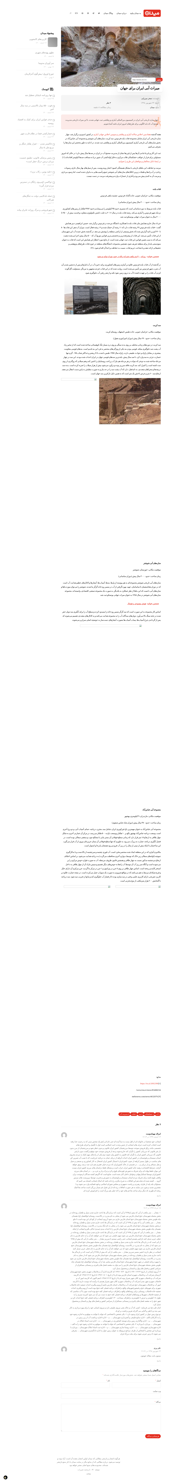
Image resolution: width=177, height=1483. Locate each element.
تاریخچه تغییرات (84, 1470)
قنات (133, 1114)
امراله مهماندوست (153, 1134)
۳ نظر (108, 103)
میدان (152, 107)
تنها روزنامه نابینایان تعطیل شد (38, 95)
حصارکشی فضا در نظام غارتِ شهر (36, 133)
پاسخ (159, 1196)
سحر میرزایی (146, 98)
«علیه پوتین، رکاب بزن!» (41, 172)
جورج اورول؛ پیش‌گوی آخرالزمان (39, 74)
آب (157, 1114)
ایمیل (158, 1381)
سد (140, 1114)
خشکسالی (148, 1114)
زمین (159, 79)
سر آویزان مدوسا (46, 63)
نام (108, 1381)
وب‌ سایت (157, 1391)
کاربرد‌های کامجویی (38, 39)
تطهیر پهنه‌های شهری (44, 52)
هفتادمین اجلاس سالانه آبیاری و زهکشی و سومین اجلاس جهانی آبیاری (122, 134)
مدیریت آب (124, 1114)
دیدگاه (158, 1402)
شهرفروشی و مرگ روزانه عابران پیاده (34, 210)
